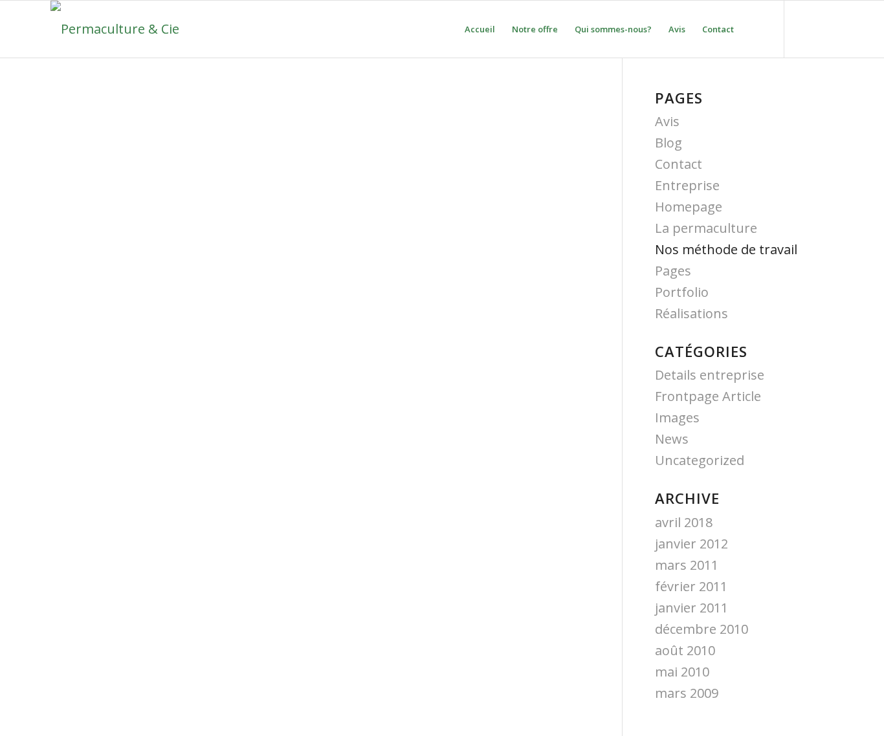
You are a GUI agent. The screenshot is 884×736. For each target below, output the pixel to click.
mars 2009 (686, 693)
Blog (668, 142)
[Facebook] (804, 28)
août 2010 (685, 650)
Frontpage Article (708, 396)
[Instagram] (824, 28)
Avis (667, 121)
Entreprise (687, 185)
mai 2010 (682, 671)
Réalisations (691, 313)
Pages (673, 270)
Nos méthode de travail (726, 249)
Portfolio (682, 292)
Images (677, 417)
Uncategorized (699, 460)
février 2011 (691, 586)
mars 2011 (686, 565)
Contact (678, 164)
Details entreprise (709, 375)
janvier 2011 (691, 607)
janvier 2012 (691, 543)
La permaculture (706, 228)
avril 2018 (684, 522)
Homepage (688, 206)
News (672, 439)
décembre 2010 (701, 629)
